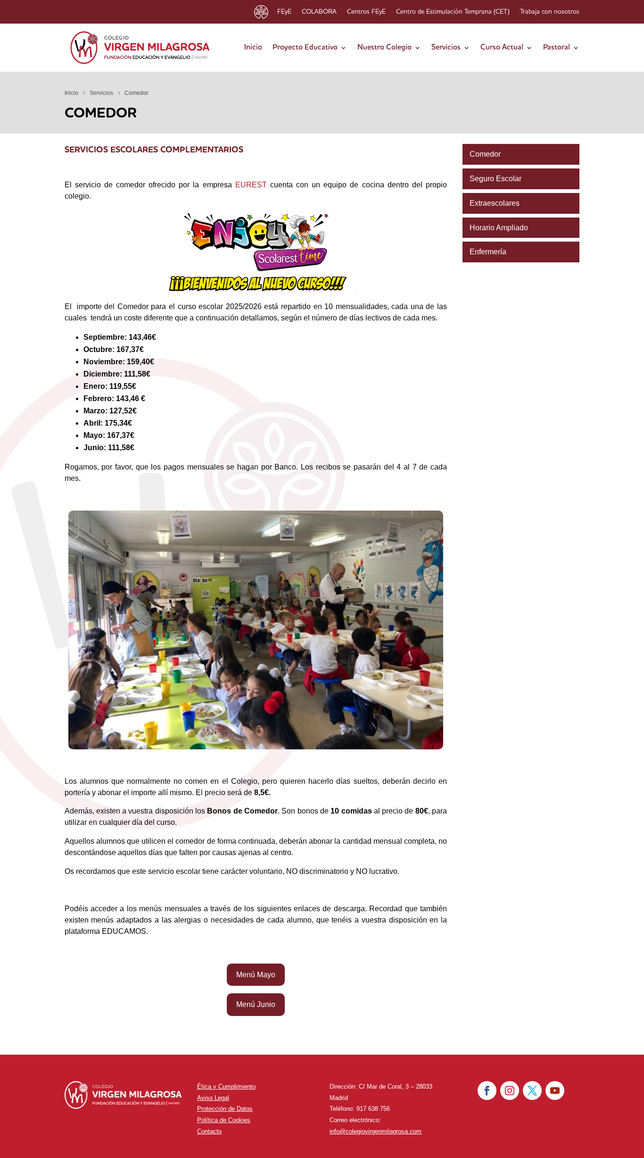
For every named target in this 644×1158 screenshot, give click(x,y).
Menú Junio (255, 1004)
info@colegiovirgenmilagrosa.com (375, 1131)
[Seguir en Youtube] (554, 1090)
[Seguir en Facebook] (487, 1090)
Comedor (485, 154)
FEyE (284, 11)
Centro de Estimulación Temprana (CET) (453, 11)
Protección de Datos (225, 1108)
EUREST (251, 185)
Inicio (253, 47)
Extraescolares (495, 203)
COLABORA (319, 11)
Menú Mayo (255, 975)
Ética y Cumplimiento (226, 1086)
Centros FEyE (366, 11)
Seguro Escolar (495, 179)
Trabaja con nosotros (549, 11)
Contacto (209, 1131)
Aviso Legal (213, 1097)
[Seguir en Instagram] (509, 1090)
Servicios (446, 47)
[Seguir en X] (532, 1090)
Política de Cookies (223, 1120)
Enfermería (488, 252)
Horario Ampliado (499, 228)
